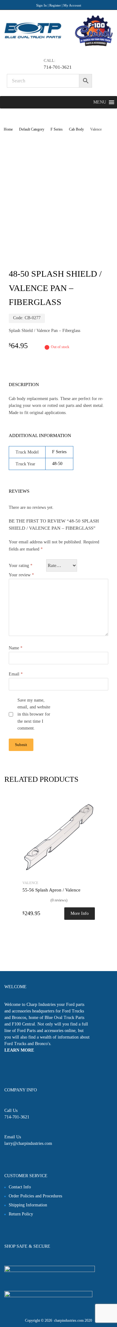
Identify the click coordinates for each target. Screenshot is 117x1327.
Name (15, 648)
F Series (57, 129)
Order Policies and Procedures (35, 1196)
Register (55, 5)
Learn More (19, 1050)
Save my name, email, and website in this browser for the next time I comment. (33, 714)
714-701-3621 (58, 67)
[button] (99, 102)
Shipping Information (28, 1205)
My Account (72, 5)
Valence (30, 883)
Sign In (41, 5)
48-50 (57, 463)
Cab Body (76, 129)
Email (16, 674)
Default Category (31, 129)
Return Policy (21, 1214)
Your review (21, 575)
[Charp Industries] (58, 45)
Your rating (20, 565)
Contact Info (20, 1187)
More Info (80, 913)
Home (8, 129)
